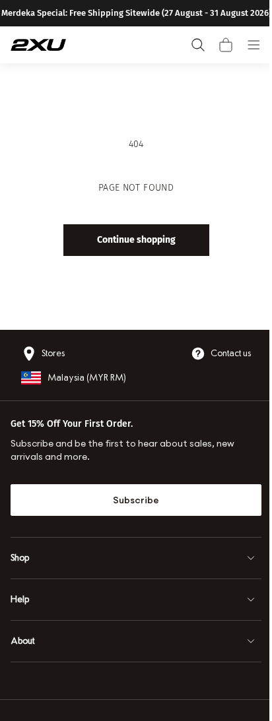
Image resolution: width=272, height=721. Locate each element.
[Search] (198, 45)
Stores (53, 353)
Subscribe (131, 500)
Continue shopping (131, 239)
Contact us (221, 353)
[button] (226, 45)
